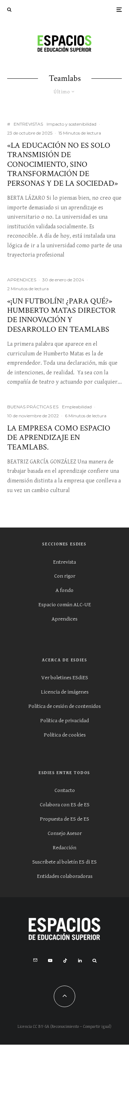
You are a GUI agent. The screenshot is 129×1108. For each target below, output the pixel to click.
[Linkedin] (80, 960)
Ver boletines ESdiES (64, 678)
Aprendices (64, 619)
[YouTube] (50, 960)
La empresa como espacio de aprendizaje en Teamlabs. (58, 438)
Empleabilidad (77, 406)
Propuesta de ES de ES (64, 819)
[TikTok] (65, 960)
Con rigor (64, 576)
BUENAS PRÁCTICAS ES (32, 406)
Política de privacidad (64, 721)
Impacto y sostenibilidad (71, 124)
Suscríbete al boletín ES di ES (64, 862)
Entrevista (64, 562)
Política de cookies (65, 735)
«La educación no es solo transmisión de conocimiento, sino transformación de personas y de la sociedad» (62, 164)
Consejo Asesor (65, 833)
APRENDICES (21, 279)
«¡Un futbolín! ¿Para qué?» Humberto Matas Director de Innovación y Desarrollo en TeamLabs (61, 316)
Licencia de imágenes (65, 692)
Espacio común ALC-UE (64, 605)
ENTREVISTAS (28, 124)
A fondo (64, 590)
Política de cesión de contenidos (64, 706)
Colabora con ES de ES (65, 805)
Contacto (64, 790)
